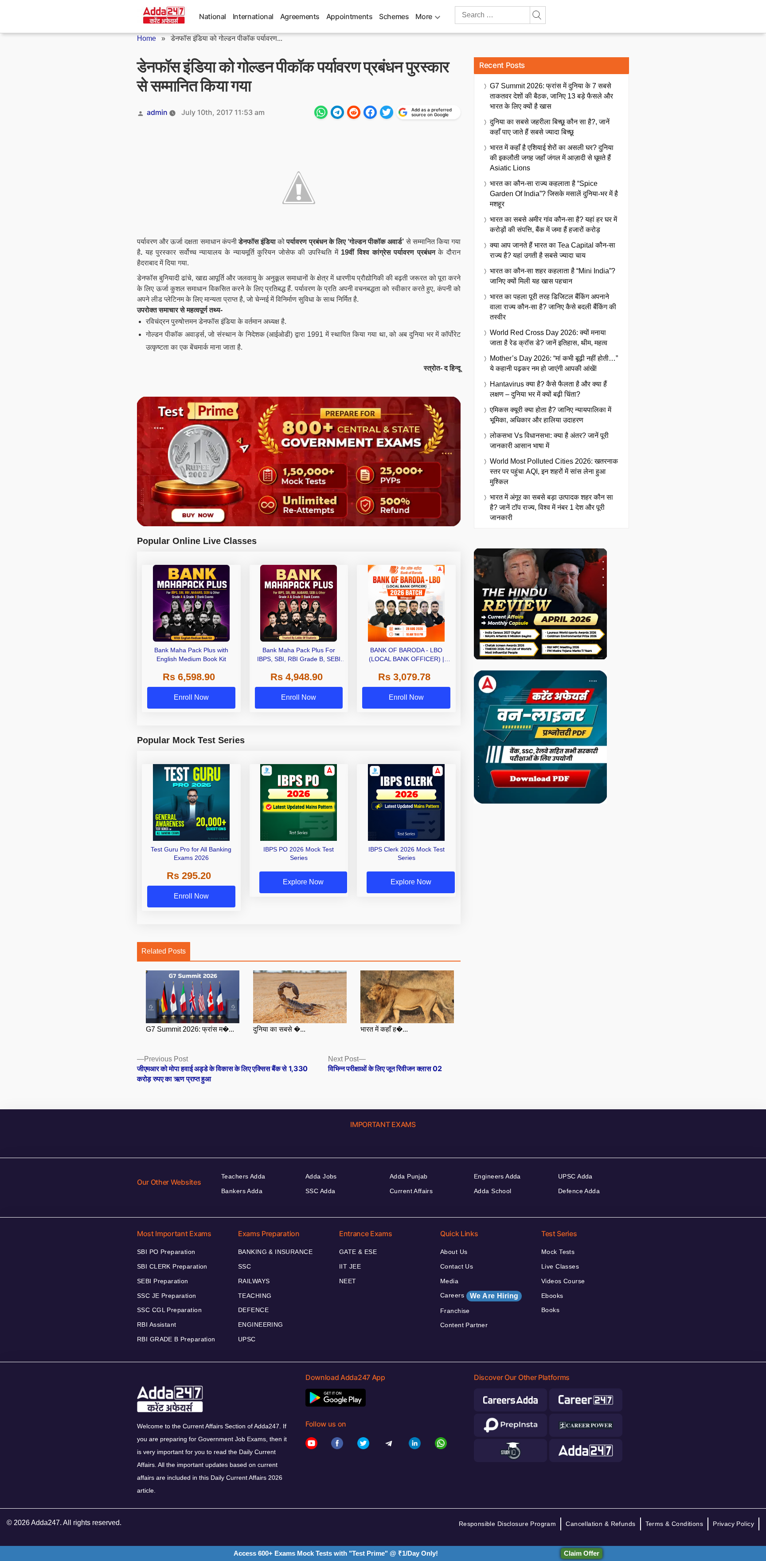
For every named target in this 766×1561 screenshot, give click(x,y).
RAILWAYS (254, 1281)
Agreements (300, 16)
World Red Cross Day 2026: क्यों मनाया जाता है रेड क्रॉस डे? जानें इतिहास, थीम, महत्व (548, 338)
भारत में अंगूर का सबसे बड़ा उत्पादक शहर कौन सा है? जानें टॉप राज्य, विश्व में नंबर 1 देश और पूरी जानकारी (551, 507)
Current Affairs (411, 1190)
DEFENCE (253, 1309)
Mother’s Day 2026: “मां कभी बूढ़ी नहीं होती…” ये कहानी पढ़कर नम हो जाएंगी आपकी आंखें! (554, 363)
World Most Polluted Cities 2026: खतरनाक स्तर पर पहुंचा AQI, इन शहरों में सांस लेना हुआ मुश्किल (554, 471)
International (253, 16)
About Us (453, 1251)
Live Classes (560, 1266)
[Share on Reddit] (353, 112)
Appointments (349, 16)
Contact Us (456, 1266)
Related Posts (163, 951)
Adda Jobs (321, 1176)
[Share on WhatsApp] (321, 112)
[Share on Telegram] (337, 112)
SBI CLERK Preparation (172, 1266)
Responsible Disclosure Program (507, 1523)
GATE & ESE (358, 1251)
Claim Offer (581, 1553)
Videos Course (563, 1281)
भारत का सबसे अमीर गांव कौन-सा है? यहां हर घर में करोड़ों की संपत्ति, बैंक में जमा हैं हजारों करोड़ (553, 224)
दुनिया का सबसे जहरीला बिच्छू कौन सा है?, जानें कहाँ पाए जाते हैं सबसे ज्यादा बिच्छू (550, 127)
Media (449, 1281)
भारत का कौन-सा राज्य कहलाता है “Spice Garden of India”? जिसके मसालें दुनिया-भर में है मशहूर (554, 194)
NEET (347, 1281)
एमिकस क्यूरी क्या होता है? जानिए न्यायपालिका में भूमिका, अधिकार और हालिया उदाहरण (550, 415)
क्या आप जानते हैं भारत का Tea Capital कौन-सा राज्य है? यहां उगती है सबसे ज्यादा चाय (552, 250)
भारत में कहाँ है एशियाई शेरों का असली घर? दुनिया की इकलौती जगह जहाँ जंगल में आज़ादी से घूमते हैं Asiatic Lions (552, 158)
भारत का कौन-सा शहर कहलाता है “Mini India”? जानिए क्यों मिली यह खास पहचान (552, 276)
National (212, 16)
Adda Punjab (409, 1176)
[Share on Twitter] (386, 112)
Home (146, 38)
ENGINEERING (260, 1324)
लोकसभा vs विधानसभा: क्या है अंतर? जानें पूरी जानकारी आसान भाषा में (549, 440)
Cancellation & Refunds (600, 1523)
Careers (479, 1296)
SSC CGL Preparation (169, 1309)
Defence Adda (579, 1190)
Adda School (493, 1190)
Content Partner (464, 1324)
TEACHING (254, 1295)
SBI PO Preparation (166, 1251)
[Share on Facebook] (370, 112)
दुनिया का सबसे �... (279, 1029)
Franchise (455, 1310)
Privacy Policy (733, 1523)
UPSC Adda (575, 1176)
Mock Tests (557, 1251)
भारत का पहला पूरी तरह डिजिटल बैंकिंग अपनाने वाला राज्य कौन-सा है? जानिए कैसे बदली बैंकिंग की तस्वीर (553, 307)
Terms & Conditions (674, 1523)
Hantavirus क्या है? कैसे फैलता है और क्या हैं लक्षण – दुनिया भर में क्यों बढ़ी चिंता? (548, 389)
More (423, 16)
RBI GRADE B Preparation (176, 1339)
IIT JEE (350, 1266)
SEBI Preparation (162, 1281)
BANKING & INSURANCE (275, 1251)
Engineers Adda (497, 1176)
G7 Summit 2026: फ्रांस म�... (190, 1029)
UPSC (247, 1339)
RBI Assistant (156, 1324)
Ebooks (552, 1295)
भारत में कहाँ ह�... (384, 1029)
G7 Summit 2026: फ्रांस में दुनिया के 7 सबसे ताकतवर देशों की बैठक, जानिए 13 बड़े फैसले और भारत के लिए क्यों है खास (551, 96)
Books (550, 1309)
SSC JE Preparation (166, 1295)
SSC (244, 1266)
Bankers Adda (241, 1190)
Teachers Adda (243, 1176)
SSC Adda (320, 1190)
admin (157, 112)
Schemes (394, 16)
